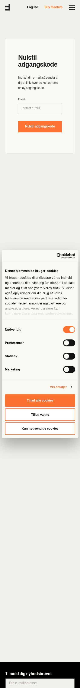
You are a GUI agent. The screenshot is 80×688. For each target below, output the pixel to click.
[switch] (69, 342)
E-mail (21, 99)
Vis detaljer (58, 387)
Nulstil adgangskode (40, 126)
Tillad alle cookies (40, 400)
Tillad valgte (40, 414)
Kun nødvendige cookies (40, 428)
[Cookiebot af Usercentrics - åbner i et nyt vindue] (57, 256)
